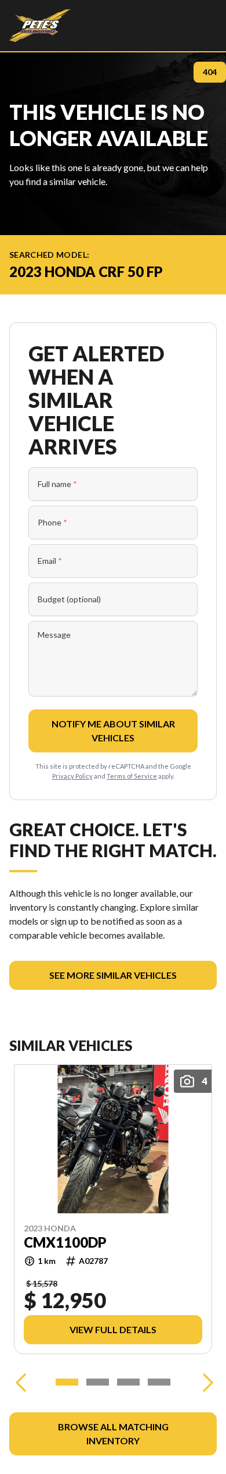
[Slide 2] (97, 1382)
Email (50, 561)
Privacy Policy (72, 776)
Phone (52, 522)
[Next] (205, 1382)
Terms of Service (132, 776)
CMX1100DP (65, 1242)
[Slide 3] (128, 1382)
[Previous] (20, 1382)
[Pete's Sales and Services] (40, 25)
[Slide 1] (67, 1382)
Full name (57, 484)
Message (54, 635)
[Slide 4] (159, 1382)
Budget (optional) (69, 599)
